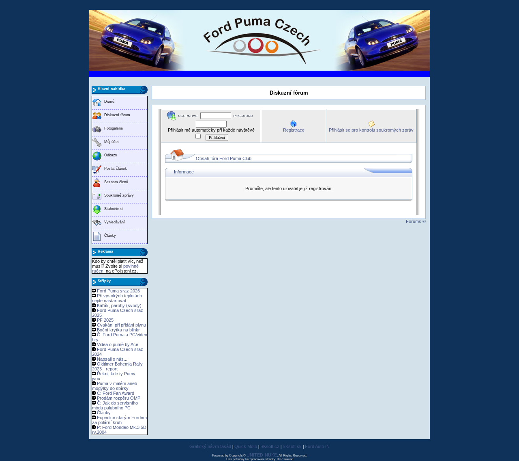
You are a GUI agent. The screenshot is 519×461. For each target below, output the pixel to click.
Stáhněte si (113, 209)
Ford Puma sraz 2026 (118, 290)
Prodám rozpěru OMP (118, 398)
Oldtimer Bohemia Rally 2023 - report (117, 366)
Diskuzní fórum (117, 115)
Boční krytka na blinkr (118, 329)
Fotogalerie (113, 128)
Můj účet (111, 142)
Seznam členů (116, 182)
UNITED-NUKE (262, 454)
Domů (109, 102)
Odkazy (110, 155)
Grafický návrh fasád (210, 446)
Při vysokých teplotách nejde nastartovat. (117, 298)
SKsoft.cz (269, 446)
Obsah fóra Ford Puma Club (223, 158)
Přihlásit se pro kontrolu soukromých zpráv (371, 130)
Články (110, 236)
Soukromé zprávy (119, 195)
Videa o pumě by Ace (117, 344)
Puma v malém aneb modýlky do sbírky (114, 386)
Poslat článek (115, 169)
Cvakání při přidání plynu (121, 324)
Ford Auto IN (317, 446)
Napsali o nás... (112, 359)
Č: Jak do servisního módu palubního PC (115, 405)
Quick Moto (245, 446)
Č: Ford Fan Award (115, 393)
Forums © (416, 221)
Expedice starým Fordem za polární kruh (119, 420)
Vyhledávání (114, 222)
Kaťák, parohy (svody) (119, 305)
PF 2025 (105, 320)
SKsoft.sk (292, 446)
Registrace (294, 130)
